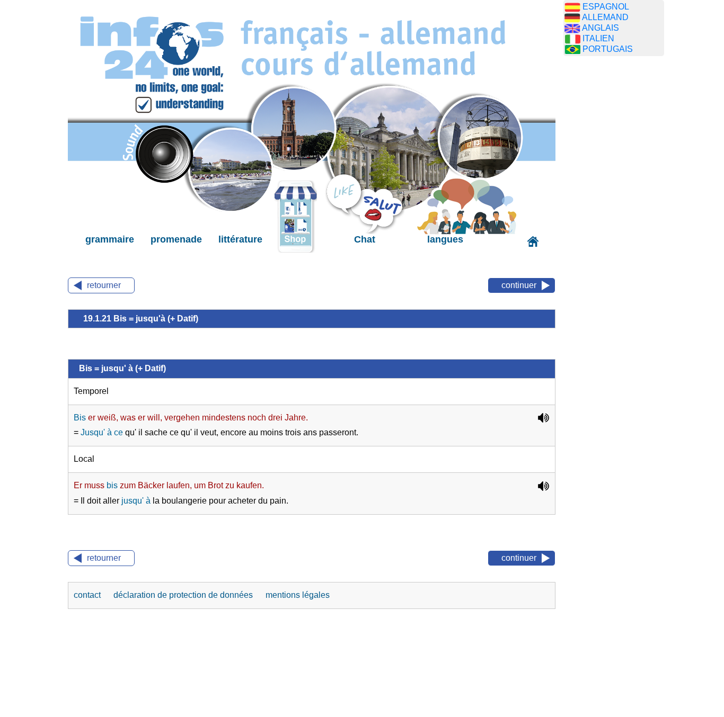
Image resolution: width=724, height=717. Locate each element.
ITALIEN (598, 38)
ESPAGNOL (605, 6)
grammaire (109, 239)
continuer (518, 285)
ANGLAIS (600, 27)
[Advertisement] (613, 230)
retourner (104, 285)
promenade (176, 239)
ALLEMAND (605, 17)
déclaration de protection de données (184, 594)
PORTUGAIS (607, 48)
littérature (240, 239)
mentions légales (298, 594)
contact (88, 594)
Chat (364, 239)
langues (445, 239)
